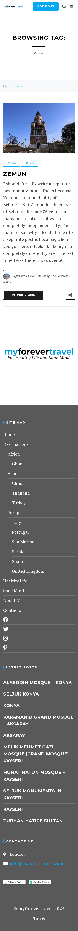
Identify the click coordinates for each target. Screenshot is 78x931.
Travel (30, 163)
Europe (14, 512)
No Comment (60, 276)
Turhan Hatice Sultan (33, 820)
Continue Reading (22, 295)
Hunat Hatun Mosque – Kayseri (34, 776)
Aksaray (14, 735)
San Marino (23, 542)
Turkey (19, 503)
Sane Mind (13, 591)
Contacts (12, 610)
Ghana (18, 464)
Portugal (20, 532)
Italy (16, 522)
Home (7, 85)
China (18, 483)
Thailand (21, 493)
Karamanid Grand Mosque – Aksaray (38, 720)
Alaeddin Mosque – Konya (37, 682)
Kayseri (13, 809)
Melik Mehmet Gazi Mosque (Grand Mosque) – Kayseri (37, 753)
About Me (13, 600)
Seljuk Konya (21, 694)
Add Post (45, 6)
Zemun (15, 173)
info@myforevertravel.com (36, 863)
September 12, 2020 (25, 276)
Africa (14, 454)
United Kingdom (28, 571)
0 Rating (44, 276)
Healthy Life (15, 581)
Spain (17, 561)
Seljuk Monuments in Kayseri (32, 794)
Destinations (15, 444)
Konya (11, 705)
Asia (12, 473)
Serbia (12, 163)
